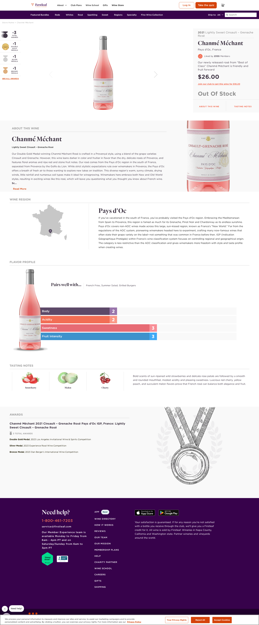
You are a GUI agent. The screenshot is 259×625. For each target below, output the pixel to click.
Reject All (200, 620)
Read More (19, 188)
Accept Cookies (222, 620)
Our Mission (102, 543)
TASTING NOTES (243, 106)
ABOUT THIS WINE (209, 106)
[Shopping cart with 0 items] (223, 5)
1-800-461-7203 (57, 520)
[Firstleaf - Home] (39, 5)
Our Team (100, 537)
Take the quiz (206, 5)
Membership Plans (106, 550)
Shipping (100, 587)
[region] (129, 620)
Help (97, 556)
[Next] (156, 74)
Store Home (8, 22)
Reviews (100, 531)
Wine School (103, 568)
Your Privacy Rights (176, 620)
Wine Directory (105, 519)
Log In (187, 5)
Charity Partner (105, 562)
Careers (100, 574)
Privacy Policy (134, 622)
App (101, 512)
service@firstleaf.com (56, 526)
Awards (14, 79)
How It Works (103, 525)
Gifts (97, 581)
